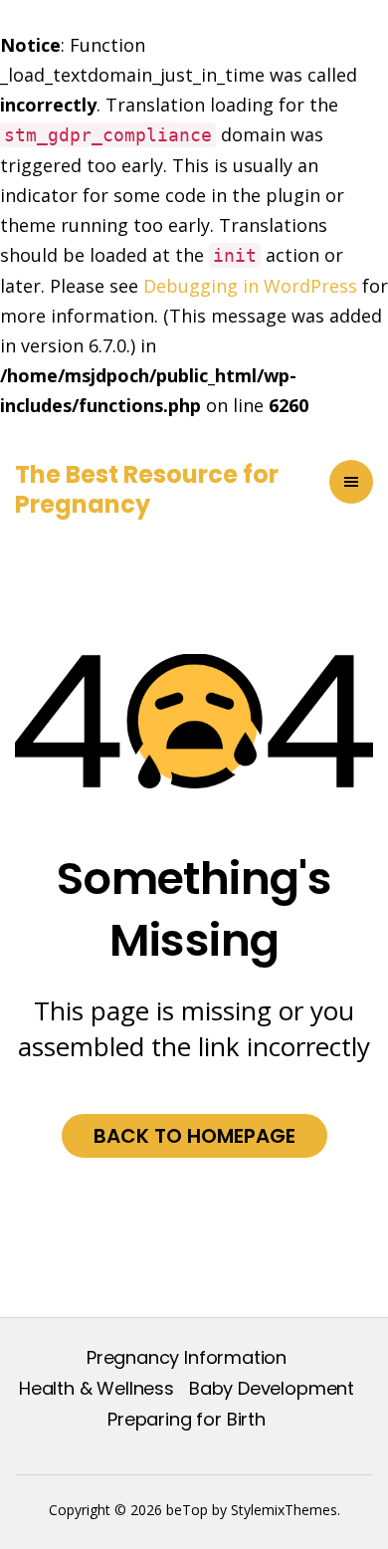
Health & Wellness (96, 1388)
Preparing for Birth (186, 1419)
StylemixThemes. (285, 1509)
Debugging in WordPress (250, 286)
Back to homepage (194, 1136)
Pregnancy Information (187, 1357)
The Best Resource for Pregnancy (147, 489)
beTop (185, 1509)
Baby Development (271, 1388)
